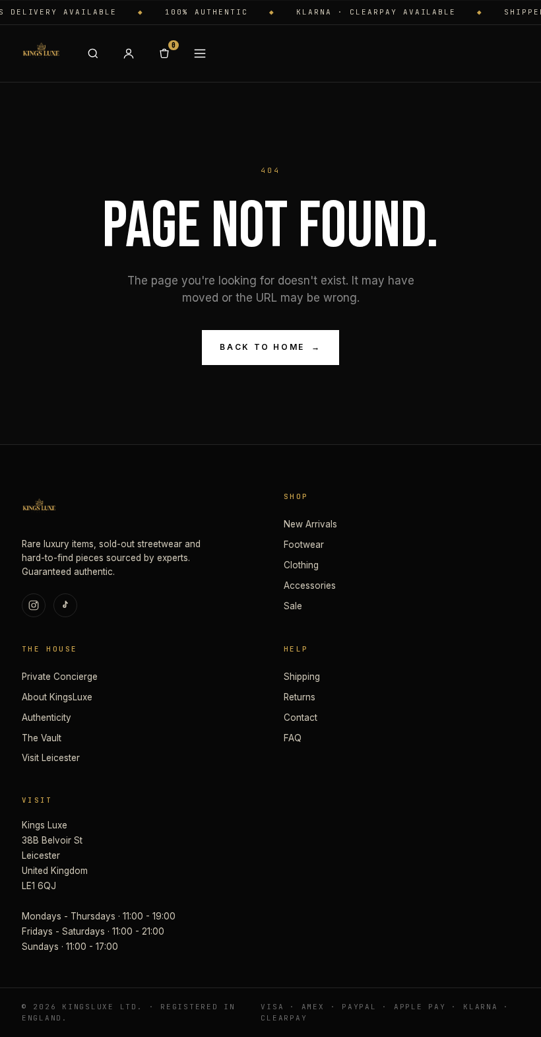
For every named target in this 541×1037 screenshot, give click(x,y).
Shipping (302, 676)
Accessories (310, 585)
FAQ (293, 738)
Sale (293, 606)
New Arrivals (310, 524)
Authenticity (46, 717)
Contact (300, 717)
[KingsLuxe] (41, 53)
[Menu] (200, 53)
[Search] (93, 53)
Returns (299, 697)
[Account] (129, 53)
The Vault (41, 738)
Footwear (304, 544)
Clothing (301, 565)
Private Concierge (60, 676)
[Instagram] (34, 605)
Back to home (270, 347)
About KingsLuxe (57, 697)
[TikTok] (65, 605)
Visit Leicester (51, 758)
